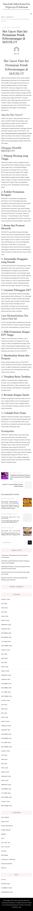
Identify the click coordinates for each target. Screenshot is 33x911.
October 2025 (6, 641)
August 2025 (5, 650)
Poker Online (13, 501)
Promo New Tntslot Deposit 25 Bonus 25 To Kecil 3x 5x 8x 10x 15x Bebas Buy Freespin (10, 507)
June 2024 (4, 709)
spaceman (4, 855)
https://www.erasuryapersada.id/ (15, 133)
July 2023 (4, 755)
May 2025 (4, 662)
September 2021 (6, 797)
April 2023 (4, 768)
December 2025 (6, 633)
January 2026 (5, 629)
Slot (18, 517)
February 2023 (6, 776)
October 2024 (6, 692)
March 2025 (5, 671)
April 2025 (4, 667)
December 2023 (6, 734)
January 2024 (5, 730)
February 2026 (6, 624)
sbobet (3, 834)
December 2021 (6, 789)
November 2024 (6, 688)
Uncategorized (14, 503)
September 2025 (6, 645)
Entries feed (5, 884)
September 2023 (6, 747)
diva (20, 907)
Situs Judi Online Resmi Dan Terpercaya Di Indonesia (16, 5)
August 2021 (5, 801)
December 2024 (6, 683)
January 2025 (5, 679)
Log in (3, 879)
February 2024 (6, 726)
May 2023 (4, 763)
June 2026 (4, 608)
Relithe (16, 53)
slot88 (3, 851)
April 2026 (4, 616)
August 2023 (5, 751)
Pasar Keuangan (7, 826)
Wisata (3, 868)
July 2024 (4, 704)
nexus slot (12, 517)
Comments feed (6, 888)
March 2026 (5, 620)
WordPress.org (7, 892)
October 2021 (6, 793)
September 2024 (6, 696)
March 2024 (5, 721)
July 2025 (4, 654)
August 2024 (5, 700)
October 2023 (6, 742)
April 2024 (4, 717)
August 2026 (5, 599)
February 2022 (6, 784)
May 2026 (4, 612)
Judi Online (4, 501)
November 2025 (6, 637)
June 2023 (4, 759)
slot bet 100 (5, 842)
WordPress (15, 907)
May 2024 (4, 713)
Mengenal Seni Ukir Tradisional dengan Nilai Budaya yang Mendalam (14, 579)
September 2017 (6, 806)
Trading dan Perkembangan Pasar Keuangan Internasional (14, 556)
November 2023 (6, 738)
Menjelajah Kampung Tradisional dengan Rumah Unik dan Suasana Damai (15, 568)
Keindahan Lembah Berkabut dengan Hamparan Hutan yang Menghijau (15, 562)
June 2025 (4, 658)
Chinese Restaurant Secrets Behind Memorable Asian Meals (15, 573)
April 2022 (4, 780)
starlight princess (8, 859)
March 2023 (5, 772)
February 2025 (6, 675)
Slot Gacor (16, 27)
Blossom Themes (19, 905)
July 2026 (4, 603)
